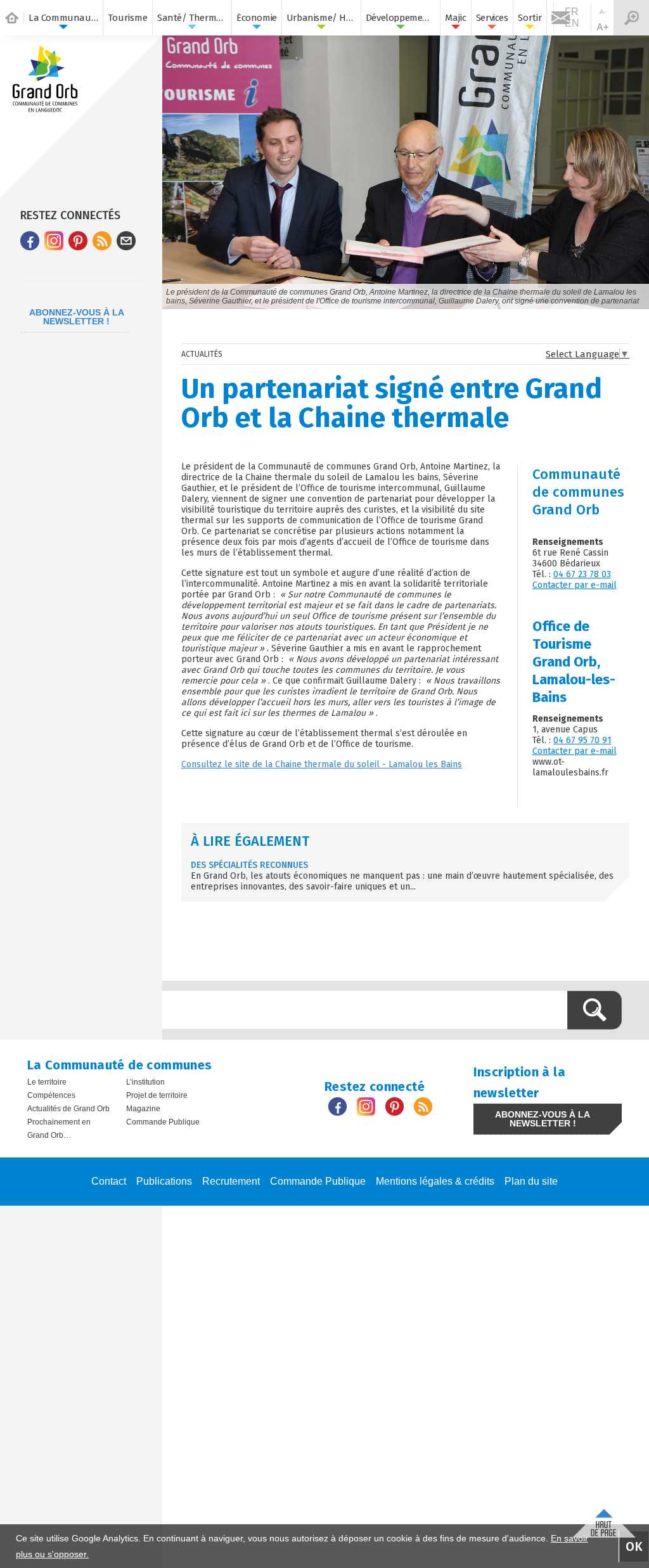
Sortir (530, 17)
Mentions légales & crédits (435, 1181)
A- (603, 11)
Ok (634, 1546)
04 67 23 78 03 (582, 574)
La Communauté (63, 17)
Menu (631, 17)
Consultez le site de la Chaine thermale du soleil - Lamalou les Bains (321, 764)
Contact (108, 1181)
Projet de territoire (157, 1095)
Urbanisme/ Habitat (321, 17)
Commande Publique (163, 1122)
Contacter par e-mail (574, 585)
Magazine (143, 1108)
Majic (455, 17)
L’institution (145, 1082)
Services (492, 17)
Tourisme (128, 17)
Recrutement (231, 1181)
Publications (164, 1181)
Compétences (51, 1095)
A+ (602, 27)
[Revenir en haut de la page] (604, 1520)
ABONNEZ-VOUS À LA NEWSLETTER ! (76, 316)
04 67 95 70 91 (582, 740)
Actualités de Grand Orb (68, 1108)
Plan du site (531, 1181)
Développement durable (400, 17)
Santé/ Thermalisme (192, 17)
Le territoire (47, 1082)
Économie (256, 17)
